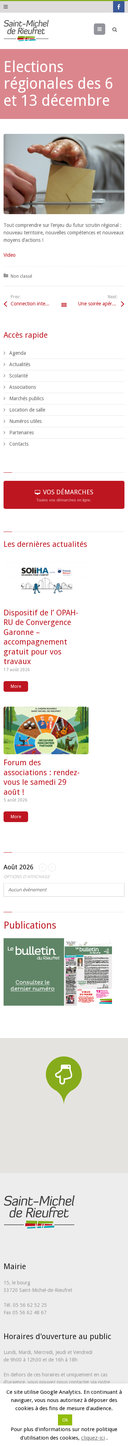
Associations (22, 387)
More (16, 686)
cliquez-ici (93, 1440)
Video (10, 255)
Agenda (17, 353)
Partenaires (21, 432)
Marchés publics (26, 398)
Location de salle (27, 410)
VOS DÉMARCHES (64, 495)
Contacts (18, 444)
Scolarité (18, 376)
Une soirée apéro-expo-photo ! (101, 303)
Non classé (21, 276)
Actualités (19, 364)
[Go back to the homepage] (26, 31)
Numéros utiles (25, 421)
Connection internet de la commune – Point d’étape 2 (37, 303)
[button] (63, 1080)
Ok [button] (65, 1422)
